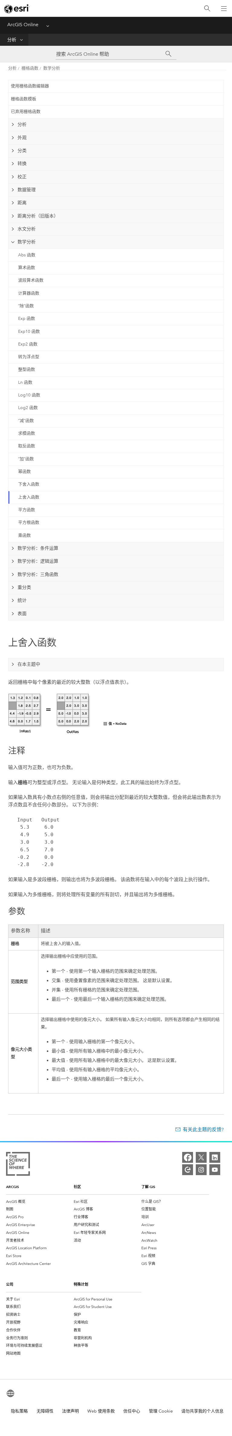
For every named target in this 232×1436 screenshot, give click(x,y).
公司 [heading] (9, 1284)
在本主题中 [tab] (29, 664)
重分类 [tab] (24, 587)
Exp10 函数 (29, 331)
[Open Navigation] (223, 8)
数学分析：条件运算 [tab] (38, 548)
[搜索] (207, 8)
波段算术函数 (31, 280)
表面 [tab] (22, 613)
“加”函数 (26, 458)
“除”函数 (26, 305)
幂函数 (24, 471)
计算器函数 (28, 293)
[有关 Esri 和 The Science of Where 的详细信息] (18, 1165)
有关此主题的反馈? (203, 1129)
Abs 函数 (26, 255)
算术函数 (26, 267)
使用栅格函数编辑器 (30, 86)
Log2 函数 (28, 407)
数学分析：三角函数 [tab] (38, 574)
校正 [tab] (22, 177)
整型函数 (26, 369)
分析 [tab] (22, 124)
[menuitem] (40, 1202)
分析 (11, 39)
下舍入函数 (28, 484)
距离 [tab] (22, 202)
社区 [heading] (77, 1186)
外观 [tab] (22, 137)
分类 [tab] (22, 150)
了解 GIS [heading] (148, 1186)
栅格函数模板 (23, 99)
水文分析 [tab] (27, 229)
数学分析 (51, 68)
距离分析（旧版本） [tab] (38, 216)
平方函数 (26, 509)
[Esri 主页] (17, 9)
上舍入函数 (28, 497)
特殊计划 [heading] (81, 1284)
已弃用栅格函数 (25, 111)
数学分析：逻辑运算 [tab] (38, 561)
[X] (201, 1157)
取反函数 (26, 446)
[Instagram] (201, 1169)
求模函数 (26, 433)
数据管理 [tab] (27, 189)
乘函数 (24, 535)
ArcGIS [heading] (12, 1186)
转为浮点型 (28, 356)
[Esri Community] (187, 1169)
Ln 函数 (25, 382)
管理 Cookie (161, 1411)
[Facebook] (187, 1157)
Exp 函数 (26, 318)
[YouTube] (214, 1169)
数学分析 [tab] (27, 242)
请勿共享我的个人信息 (202, 1411)
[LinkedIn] (214, 1157)
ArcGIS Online (22, 24)
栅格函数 (29, 68)
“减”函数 (26, 420)
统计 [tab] (22, 600)
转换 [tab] (22, 163)
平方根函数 (28, 522)
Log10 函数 (29, 395)
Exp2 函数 (27, 344)
